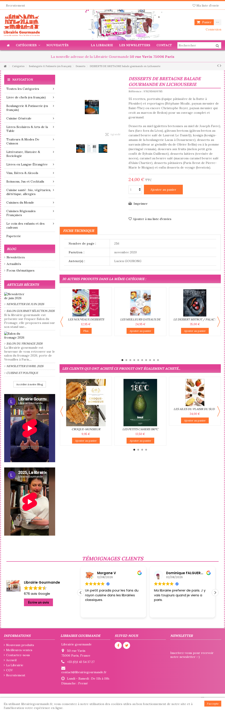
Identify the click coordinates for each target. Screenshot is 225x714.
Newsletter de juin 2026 (25, 304)
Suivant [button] (122, 107)
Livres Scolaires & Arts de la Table (27, 129)
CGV (9, 670)
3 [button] (130, 360)
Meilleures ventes (19, 650)
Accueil (11, 660)
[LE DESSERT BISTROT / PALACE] (195, 302)
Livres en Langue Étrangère (27, 164)
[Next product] (220, 65)
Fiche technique (78, 231)
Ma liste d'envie (207, 5)
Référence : (136, 91)
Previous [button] (62, 321)
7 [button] (146, 360)
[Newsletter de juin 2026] (29, 296)
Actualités (14, 264)
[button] (215, 592)
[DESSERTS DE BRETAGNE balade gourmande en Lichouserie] (80, 148)
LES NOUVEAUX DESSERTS (86, 319)
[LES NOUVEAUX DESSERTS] (86, 302)
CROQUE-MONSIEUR (86, 429)
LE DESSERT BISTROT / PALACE (194, 319)
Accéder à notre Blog (29, 384)
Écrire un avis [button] (38, 602)
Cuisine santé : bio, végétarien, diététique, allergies (28, 192)
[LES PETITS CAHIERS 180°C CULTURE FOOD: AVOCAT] (140, 402)
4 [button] (134, 360)
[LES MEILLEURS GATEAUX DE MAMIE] (140, 302)
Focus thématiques (20, 270)
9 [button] (154, 360)
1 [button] (122, 360)
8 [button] (150, 360)
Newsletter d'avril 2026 (25, 366)
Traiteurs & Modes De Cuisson (22, 141)
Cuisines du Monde (20, 202)
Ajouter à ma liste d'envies (152, 219)
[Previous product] (218, 65)
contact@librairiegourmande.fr (84, 672)
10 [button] (158, 360)
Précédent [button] (62, 107)
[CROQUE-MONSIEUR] (86, 402)
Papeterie (13, 236)
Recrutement (15, 5)
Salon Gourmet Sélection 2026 (30, 311)
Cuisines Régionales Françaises (21, 213)
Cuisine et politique (22, 373)
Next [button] (219, 321)
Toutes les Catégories (22, 89)
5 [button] (138, 360)
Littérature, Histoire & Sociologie (23, 154)
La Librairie (14, 665)
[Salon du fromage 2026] (29, 335)
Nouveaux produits (20, 645)
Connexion (213, 29)
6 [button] (142, 360)
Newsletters (16, 257)
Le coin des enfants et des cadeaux (25, 225)
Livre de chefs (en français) (26, 97)
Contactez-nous (18, 655)
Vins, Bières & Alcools (22, 173)
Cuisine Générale (18, 118)
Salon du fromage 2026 (24, 343)
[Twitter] (126, 645)
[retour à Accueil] (5, 66)
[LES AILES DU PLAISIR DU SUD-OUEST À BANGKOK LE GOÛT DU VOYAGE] (195, 392)
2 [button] (126, 360)
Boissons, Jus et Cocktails (25, 181)
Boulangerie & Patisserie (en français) (27, 108)
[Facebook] (118, 645)
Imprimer (140, 204)
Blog (11, 249)
